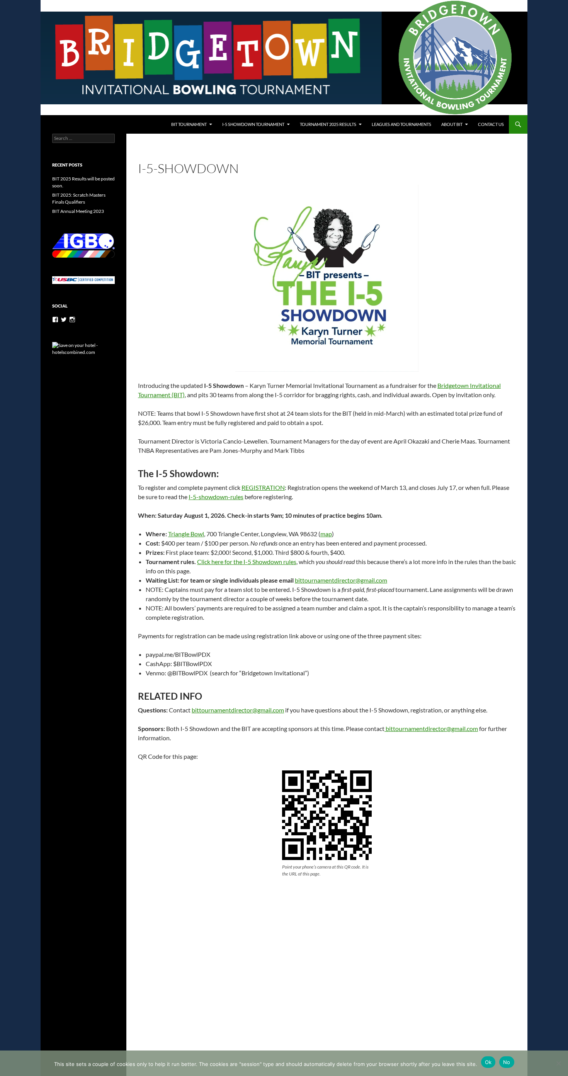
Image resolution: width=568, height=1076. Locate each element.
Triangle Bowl (186, 533)
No (506, 1062)
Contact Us (491, 124)
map (326, 533)
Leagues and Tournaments (401, 124)
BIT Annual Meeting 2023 (78, 211)
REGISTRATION (263, 487)
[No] (558, 1063)
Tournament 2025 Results (328, 124)
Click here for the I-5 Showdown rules (246, 561)
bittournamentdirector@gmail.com (341, 580)
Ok (488, 1062)
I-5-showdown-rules (216, 496)
